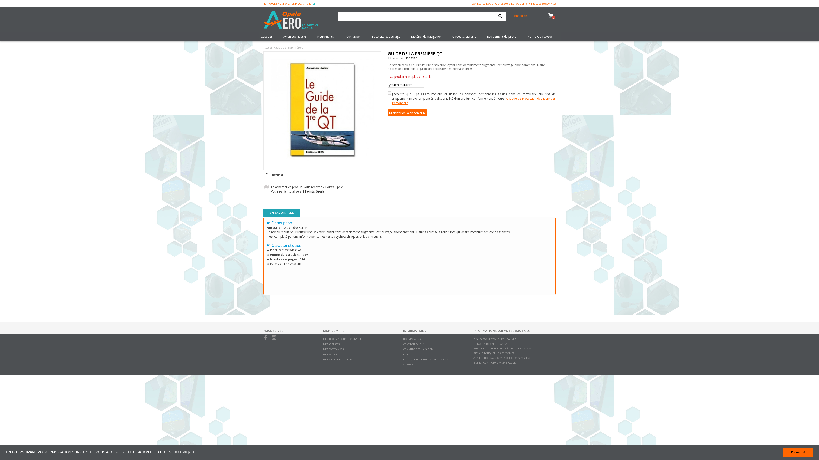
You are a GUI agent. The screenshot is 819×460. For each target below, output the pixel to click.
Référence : (396, 58)
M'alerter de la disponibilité (407, 113)
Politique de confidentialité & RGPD (426, 359)
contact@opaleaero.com (499, 362)
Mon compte (333, 331)
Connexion (519, 16)
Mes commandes (333, 349)
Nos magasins (412, 339)
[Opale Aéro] (297, 20)
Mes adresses (331, 344)
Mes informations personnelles (343, 339)
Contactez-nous (482, 3)
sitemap (408, 364)
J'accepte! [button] (797, 452)
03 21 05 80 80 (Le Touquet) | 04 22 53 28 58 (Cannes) (525, 3)
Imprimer (276, 175)
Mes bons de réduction (338, 359)
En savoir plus (282, 213)
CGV (405, 354)
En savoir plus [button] (183, 452)
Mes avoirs (330, 354)
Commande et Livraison (418, 349)
